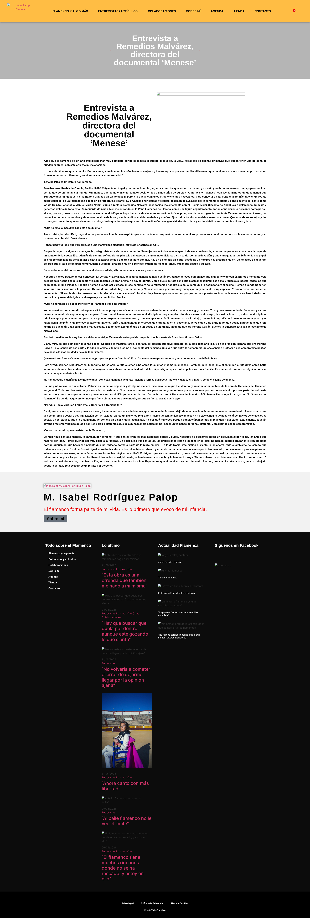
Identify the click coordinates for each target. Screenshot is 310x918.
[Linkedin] (73, 602)
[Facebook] (49, 602)
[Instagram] (61, 602)
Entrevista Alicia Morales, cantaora (176, 593)
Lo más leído (124, 569)
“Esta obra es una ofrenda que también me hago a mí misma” (124, 580)
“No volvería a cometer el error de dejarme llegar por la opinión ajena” (126, 677)
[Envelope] (86, 602)
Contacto (263, 11)
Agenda (217, 11)
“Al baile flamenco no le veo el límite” (126, 821)
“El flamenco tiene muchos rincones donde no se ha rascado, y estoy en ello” (123, 868)
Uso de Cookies (180, 903)
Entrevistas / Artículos (118, 11)
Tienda (239, 11)
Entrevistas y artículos (62, 559)
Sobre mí (193, 11)
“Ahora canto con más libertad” (125, 785)
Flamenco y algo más (70, 11)
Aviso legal (128, 903)
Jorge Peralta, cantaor (169, 562)
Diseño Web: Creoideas (155, 910)
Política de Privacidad (152, 903)
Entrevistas (108, 569)
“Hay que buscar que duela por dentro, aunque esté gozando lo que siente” (125, 631)
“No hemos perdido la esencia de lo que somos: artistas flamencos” (179, 636)
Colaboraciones (162, 11)
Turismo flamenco (167, 577)
